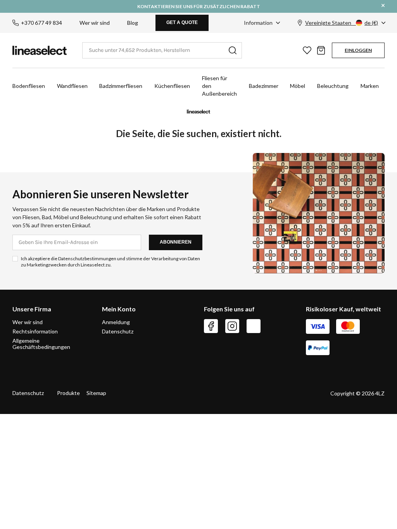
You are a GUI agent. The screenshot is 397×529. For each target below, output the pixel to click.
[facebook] (211, 326)
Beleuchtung (333, 85)
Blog (132, 22)
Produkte (68, 393)
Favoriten (307, 50)
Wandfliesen (72, 85)
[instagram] (232, 326)
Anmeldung (116, 322)
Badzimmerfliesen (120, 85)
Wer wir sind (94, 22)
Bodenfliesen (28, 85)
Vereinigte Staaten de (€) (341, 22)
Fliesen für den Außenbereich (219, 86)
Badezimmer (263, 85)
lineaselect (39, 50)
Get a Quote (182, 22)
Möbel (297, 85)
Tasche (321, 50)
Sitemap (96, 393)
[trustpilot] (254, 326)
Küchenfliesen (172, 85)
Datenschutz (117, 331)
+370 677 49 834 (41, 22)
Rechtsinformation (35, 331)
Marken (370, 85)
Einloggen (358, 50)
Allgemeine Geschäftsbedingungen (41, 343)
